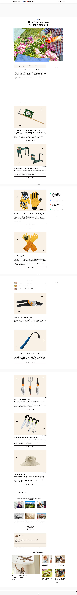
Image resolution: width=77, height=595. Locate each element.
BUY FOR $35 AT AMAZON (30, 362)
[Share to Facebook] (27, 529)
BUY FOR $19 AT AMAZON (30, 409)
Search (58, 1)
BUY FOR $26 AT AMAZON (30, 267)
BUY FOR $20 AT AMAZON (30, 484)
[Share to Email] (33, 529)
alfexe (23, 492)
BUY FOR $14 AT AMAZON (30, 325)
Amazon (45, 128)
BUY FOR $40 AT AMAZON (30, 140)
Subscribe (63, 1)
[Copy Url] (31, 529)
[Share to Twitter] (29, 529)
